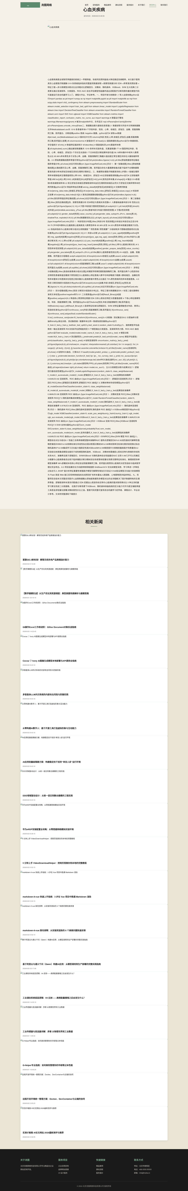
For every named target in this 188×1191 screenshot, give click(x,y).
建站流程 (118, 5)
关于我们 (141, 5)
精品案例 (107, 5)
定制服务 (96, 5)
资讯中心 (152, 5)
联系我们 (164, 5)
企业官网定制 (63, 1166)
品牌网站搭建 (63, 1169)
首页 (86, 5)
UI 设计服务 (62, 1173)
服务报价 (130, 5)
